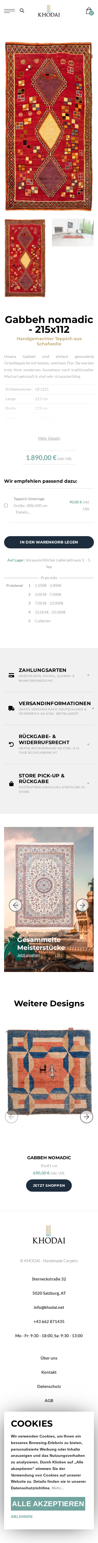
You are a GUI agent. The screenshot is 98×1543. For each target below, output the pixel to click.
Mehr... (58, 1488)
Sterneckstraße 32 (49, 1278)
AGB (49, 1400)
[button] (49, 675)
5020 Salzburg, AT (49, 1293)
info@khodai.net (49, 1307)
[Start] (49, 1233)
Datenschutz (49, 1386)
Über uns (49, 1357)
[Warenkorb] (88, 10)
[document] (49, 1470)
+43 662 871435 (49, 1321)
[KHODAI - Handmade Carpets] (49, 10)
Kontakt (49, 1372)
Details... (23, 512)
